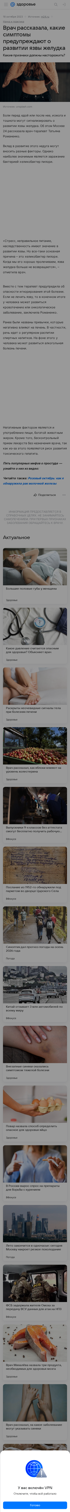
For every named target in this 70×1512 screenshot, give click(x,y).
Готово (35, 1505)
